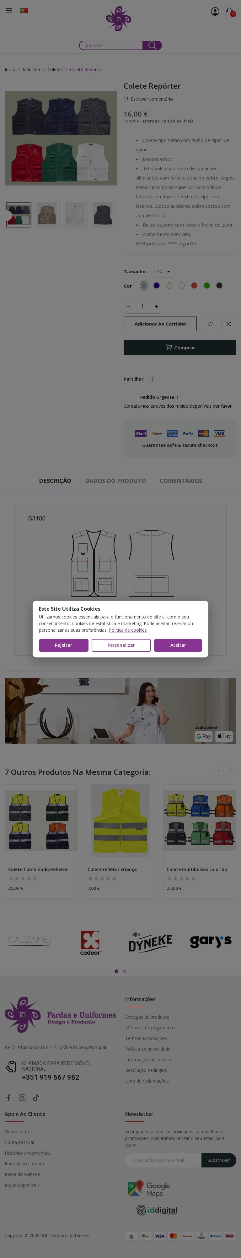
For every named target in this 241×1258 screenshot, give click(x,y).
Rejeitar (63, 645)
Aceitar (178, 645)
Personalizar (121, 645)
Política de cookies (128, 630)
